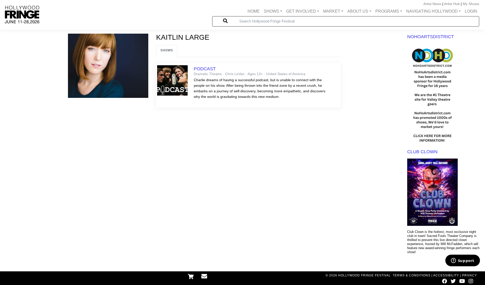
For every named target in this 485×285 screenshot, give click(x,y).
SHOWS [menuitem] (271, 11)
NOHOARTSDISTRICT (430, 36)
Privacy (469, 275)
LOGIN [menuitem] (471, 11)
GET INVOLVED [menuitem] (301, 11)
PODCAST (205, 68)
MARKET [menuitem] (331, 11)
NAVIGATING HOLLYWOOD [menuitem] (432, 11)
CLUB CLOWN (422, 151)
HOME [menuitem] (254, 11)
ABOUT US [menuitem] (357, 11)
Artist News (432, 4)
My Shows (471, 4)
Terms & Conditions (411, 275)
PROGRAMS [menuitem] (387, 11)
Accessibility (446, 275)
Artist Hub (452, 4)
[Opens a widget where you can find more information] (462, 261)
